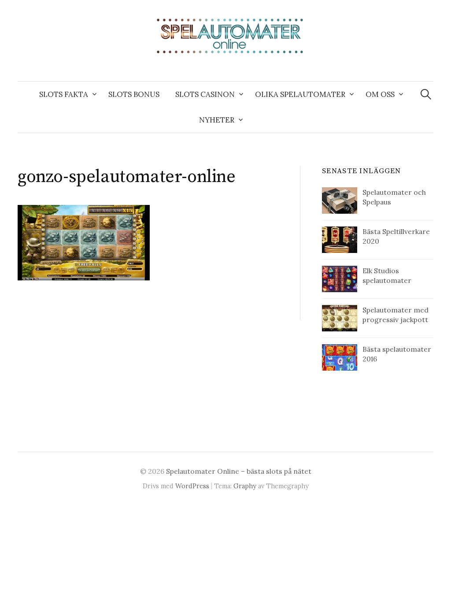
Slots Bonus (133, 94)
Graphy (244, 486)
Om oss (380, 94)
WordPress (192, 486)
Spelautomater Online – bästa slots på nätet (238, 471)
